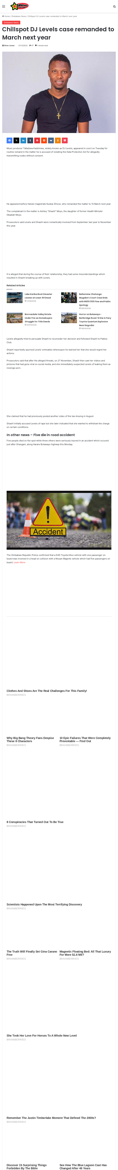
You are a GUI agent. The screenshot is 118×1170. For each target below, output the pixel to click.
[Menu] (3, 7)
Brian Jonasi (9, 45)
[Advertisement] (59, 181)
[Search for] (114, 7)
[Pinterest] (37, 140)
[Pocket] (65, 140)
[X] (16, 140)
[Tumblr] (30, 140)
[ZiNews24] (19, 6)
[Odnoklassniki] (58, 140)
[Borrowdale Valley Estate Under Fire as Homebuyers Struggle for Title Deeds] (15, 317)
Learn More (19, 562)
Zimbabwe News (18, 16)
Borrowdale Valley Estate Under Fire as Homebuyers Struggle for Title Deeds (38, 318)
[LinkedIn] (23, 140)
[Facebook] (9, 140)
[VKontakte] (51, 140)
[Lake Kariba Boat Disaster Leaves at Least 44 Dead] (15, 297)
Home (7, 16)
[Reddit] (44, 140)
